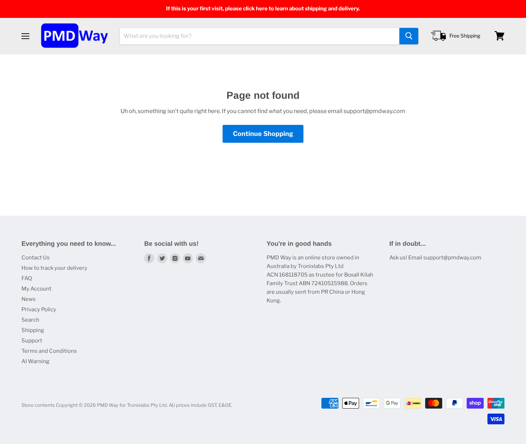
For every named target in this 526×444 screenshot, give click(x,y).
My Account (36, 289)
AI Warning (35, 361)
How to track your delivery (54, 268)
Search (30, 320)
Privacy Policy (38, 309)
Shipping (32, 330)
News (28, 299)
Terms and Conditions (49, 351)
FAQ (26, 278)
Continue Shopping (263, 133)
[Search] (408, 36)
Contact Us (35, 257)
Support (31, 340)
